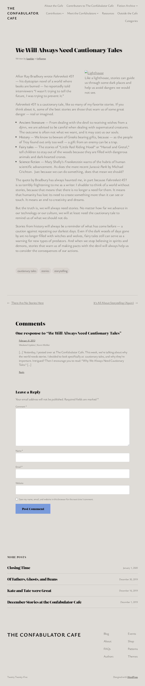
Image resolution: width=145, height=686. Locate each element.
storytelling (61, 271)
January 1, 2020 (130, 567)
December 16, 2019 (128, 590)
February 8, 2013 (27, 340)
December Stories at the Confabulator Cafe (44, 602)
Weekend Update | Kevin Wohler (34, 345)
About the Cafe (53, 6)
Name (19, 450)
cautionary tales (27, 271)
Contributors (53, 13)
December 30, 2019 (128, 579)
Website (19, 483)
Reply (21, 372)
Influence (41, 58)
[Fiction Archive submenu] (137, 6)
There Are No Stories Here (27, 303)
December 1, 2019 (129, 602)
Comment (21, 406)
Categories (131, 21)
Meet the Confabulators (81, 13)
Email (19, 466)
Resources (108, 13)
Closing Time (18, 568)
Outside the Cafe (127, 13)
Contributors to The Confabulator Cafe (90, 6)
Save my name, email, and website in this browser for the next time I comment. (56, 499)
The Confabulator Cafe (23, 13)
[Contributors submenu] (63, 13)
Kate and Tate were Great (29, 590)
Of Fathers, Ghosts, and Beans (32, 579)
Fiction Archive (126, 6)
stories (45, 271)
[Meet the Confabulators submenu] (97, 13)
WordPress (132, 677)
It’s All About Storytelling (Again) (114, 303)
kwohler (30, 58)
